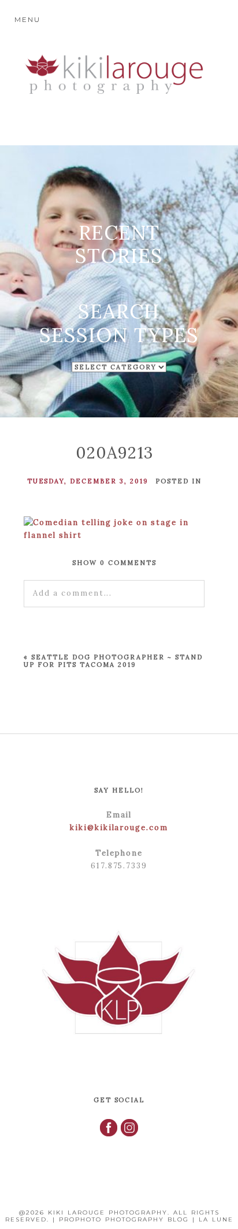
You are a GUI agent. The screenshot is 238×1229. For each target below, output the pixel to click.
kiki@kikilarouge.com (119, 827)
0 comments (114, 563)
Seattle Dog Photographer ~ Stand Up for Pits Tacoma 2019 (113, 661)
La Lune (216, 1219)
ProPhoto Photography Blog (124, 1219)
